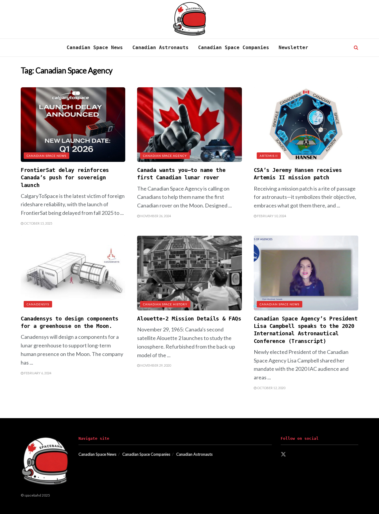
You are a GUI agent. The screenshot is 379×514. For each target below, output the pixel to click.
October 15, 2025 (37, 223)
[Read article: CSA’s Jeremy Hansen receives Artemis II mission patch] (306, 124)
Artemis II (269, 155)
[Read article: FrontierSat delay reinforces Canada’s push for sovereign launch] (73, 124)
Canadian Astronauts (160, 47)
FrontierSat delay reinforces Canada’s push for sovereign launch (65, 177)
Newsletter (293, 47)
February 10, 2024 (271, 216)
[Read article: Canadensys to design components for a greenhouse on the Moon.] (73, 273)
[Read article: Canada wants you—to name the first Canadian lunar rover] (189, 124)
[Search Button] (356, 48)
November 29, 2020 (155, 365)
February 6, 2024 (37, 373)
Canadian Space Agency (165, 155)
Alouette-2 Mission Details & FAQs (189, 318)
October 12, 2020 (270, 388)
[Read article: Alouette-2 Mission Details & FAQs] (189, 273)
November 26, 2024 (155, 216)
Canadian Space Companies (233, 47)
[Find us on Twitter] (283, 454)
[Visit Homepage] (189, 19)
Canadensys (38, 304)
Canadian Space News (95, 47)
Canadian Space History (165, 304)
